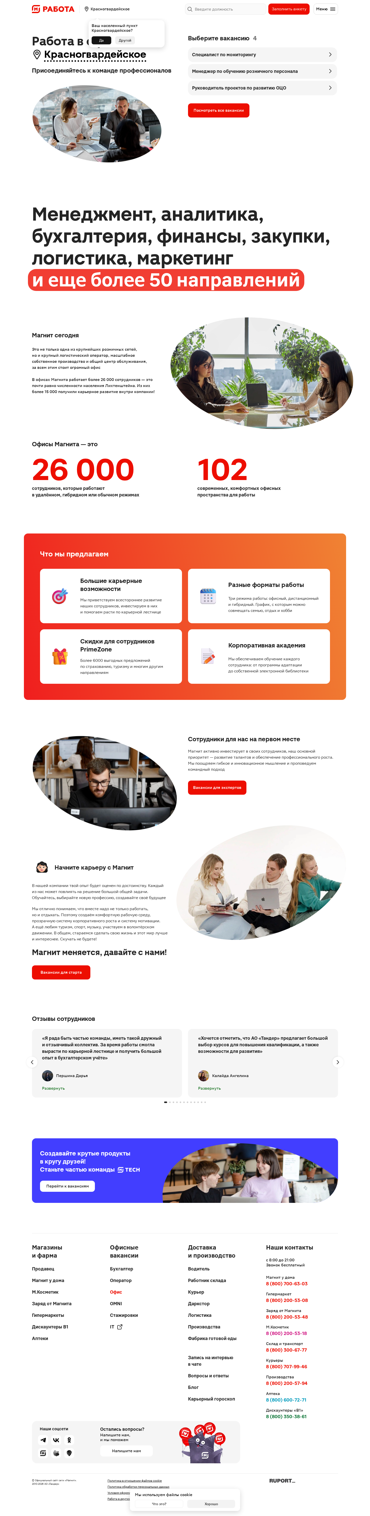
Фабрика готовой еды (212, 1338)
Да (101, 40)
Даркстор (199, 1303)
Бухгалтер (121, 1268)
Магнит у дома (48, 1280)
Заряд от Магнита (51, 1303)
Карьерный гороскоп (211, 1399)
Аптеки (40, 1338)
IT (112, 1326)
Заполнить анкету (289, 9)
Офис (116, 1292)
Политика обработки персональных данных (138, 1487)
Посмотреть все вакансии (219, 110)
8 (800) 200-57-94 (287, 1383)
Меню (322, 9)
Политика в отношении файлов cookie (134, 1480)
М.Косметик (45, 1292)
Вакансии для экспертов (217, 787)
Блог (193, 1387)
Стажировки (124, 1315)
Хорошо (211, 1504)
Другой (125, 40)
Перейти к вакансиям (67, 1186)
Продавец (43, 1268)
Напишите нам (126, 1450)
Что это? (159, 1504)
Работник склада (207, 1280)
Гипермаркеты (48, 1315)
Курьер (196, 1292)
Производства (204, 1326)
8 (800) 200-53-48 (287, 1317)
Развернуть (53, 1088)
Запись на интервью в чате (210, 1361)
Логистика (199, 1315)
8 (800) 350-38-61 (286, 1416)
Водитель (199, 1268)
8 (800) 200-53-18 (286, 1333)
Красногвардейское (95, 54)
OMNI (116, 1303)
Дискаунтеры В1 (50, 1326)
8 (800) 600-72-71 (286, 1400)
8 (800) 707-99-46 (286, 1366)
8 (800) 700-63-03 (287, 1283)
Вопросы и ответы (208, 1375)
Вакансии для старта (61, 972)
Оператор (121, 1280)
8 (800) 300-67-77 (286, 1350)
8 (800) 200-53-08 (287, 1300)
